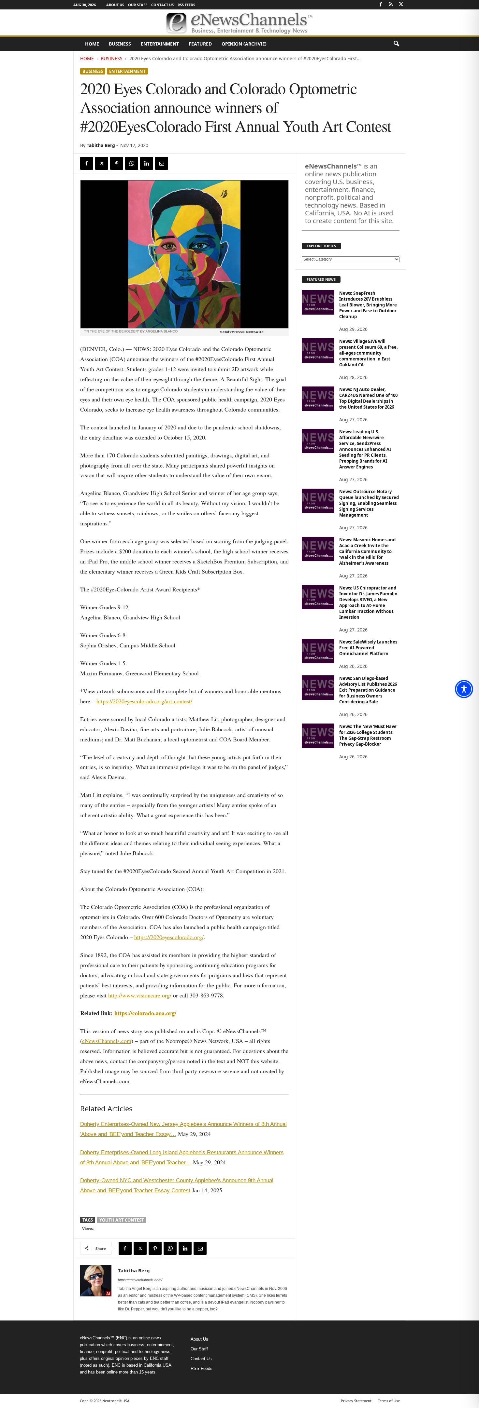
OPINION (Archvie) (244, 44)
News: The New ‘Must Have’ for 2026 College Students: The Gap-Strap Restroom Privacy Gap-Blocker (368, 735)
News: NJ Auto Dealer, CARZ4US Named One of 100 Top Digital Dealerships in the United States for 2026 (368, 398)
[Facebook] (381, 4)
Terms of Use (389, 1400)
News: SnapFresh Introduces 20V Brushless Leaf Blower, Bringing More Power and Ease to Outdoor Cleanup (368, 304)
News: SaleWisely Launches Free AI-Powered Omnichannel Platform (368, 648)
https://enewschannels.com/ (140, 1280)
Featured (200, 44)
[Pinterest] (116, 163)
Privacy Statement (356, 1400)
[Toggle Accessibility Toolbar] (464, 689)
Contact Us (162, 4)
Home (92, 44)
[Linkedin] (146, 163)
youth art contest (121, 1220)
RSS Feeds (186, 4)
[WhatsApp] (131, 163)
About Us (115, 4)
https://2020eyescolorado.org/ (169, 937)
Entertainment (160, 44)
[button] (396, 44)
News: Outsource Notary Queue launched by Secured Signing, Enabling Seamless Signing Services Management (369, 503)
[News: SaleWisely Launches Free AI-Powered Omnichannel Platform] (318, 651)
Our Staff (137, 4)
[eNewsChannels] (239, 22)
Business (120, 44)
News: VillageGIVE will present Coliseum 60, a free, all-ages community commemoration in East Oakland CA (368, 353)
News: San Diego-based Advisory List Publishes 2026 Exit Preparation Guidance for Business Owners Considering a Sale (368, 690)
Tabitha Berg (101, 145)
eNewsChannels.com (106, 1041)
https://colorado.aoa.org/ (145, 1013)
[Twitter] (401, 4)
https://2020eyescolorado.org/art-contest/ (144, 701)
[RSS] (391, 4)
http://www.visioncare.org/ (139, 995)
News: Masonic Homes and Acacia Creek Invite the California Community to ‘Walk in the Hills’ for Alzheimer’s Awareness (367, 551)
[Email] (161, 163)
